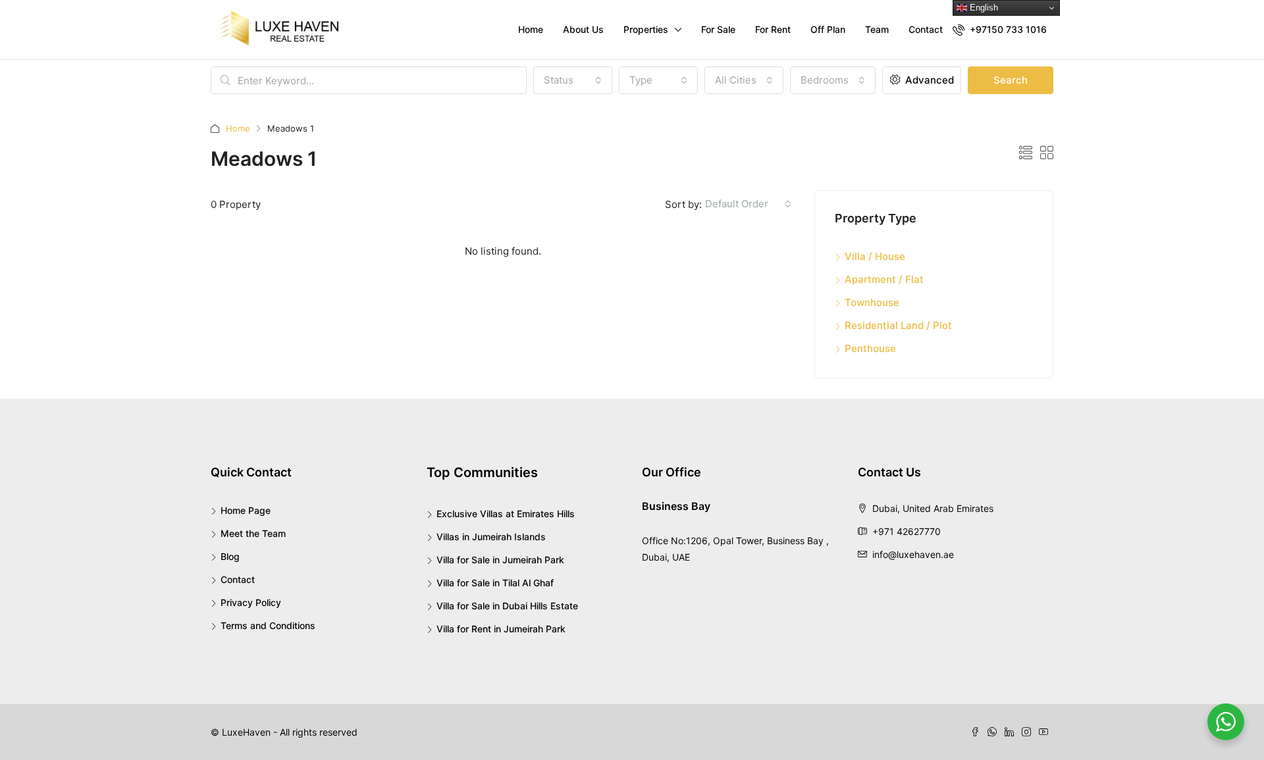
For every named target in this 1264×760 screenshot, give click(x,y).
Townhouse (872, 302)
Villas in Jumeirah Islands (491, 536)
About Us (583, 29)
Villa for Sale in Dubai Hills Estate (507, 605)
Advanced (928, 80)
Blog (230, 556)
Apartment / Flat (884, 279)
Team (877, 29)
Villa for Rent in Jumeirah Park (501, 628)
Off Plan (827, 29)
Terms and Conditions (268, 625)
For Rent (773, 29)
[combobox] (572, 80)
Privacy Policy (251, 602)
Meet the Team (253, 533)
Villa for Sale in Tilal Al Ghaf (495, 582)
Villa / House (875, 256)
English (982, 8)
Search (1010, 80)
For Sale (718, 29)
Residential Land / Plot (898, 325)
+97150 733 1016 (1007, 29)
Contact (925, 29)
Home (530, 29)
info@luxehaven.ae (913, 554)
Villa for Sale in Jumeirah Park (500, 559)
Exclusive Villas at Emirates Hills (505, 513)
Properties (645, 29)
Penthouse (870, 348)
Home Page (246, 510)
